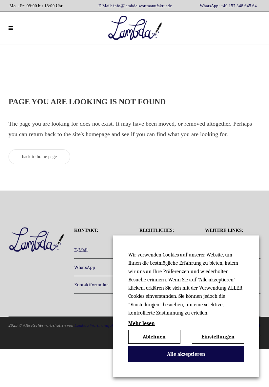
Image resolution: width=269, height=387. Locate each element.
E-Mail (81, 250)
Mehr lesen (141, 323)
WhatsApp (84, 267)
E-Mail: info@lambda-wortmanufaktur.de (135, 5)
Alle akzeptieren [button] (186, 354)
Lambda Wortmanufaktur (96, 325)
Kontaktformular (91, 285)
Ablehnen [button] (154, 337)
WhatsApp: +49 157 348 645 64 (228, 5)
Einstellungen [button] (218, 337)
